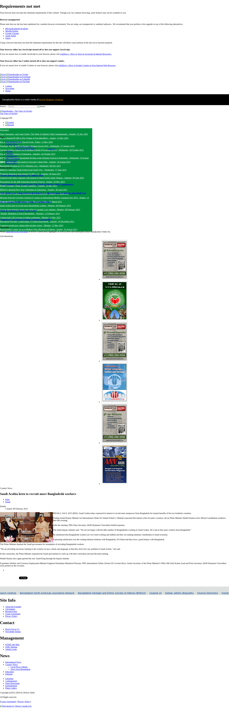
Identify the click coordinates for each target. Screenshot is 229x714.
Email (7, 502)
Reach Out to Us (12, 629)
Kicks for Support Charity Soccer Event (18, 211)
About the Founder (13, 607)
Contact (8, 86)
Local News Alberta (19, 667)
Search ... (4, 106)
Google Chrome (12, 33)
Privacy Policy (11, 616)
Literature (9, 678)
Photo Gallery (11, 688)
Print (7, 499)
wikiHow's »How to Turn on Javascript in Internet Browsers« (86, 54)
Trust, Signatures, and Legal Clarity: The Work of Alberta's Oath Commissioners (36, 184)
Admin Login (11, 649)
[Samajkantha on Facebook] (15, 77)
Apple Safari (10, 36)
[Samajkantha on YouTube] (15, 81)
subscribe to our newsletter (17, 232)
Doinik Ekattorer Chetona (51, 99)
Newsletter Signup (13, 631)
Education (9, 672)
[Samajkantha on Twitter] (14, 74)
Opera (7, 38)
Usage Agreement (12, 614)
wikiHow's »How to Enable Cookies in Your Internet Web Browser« (87, 65)
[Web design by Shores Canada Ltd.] (16, 706)
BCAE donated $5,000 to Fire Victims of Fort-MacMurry (26, 202)
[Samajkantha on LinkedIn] (15, 79)
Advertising (10, 609)
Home (7, 91)
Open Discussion (12, 683)
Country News (11, 664)
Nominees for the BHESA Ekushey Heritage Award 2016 (25, 219)
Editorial (8, 674)
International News (13, 662)
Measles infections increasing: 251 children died (21, 175)
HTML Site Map (12, 644)
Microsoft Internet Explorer (16, 29)
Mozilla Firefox (11, 31)
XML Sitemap (11, 647)
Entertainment (11, 686)
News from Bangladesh (20, 669)
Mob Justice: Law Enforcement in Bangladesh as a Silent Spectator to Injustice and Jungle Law (43, 193)
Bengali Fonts (11, 611)
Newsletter (9, 88)
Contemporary (11, 681)
